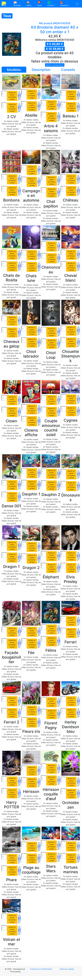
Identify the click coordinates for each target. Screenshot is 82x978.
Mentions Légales (67, 969)
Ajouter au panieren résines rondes (12, 96)
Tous (7, 16)
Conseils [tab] (68, 70)
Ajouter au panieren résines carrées (12, 107)
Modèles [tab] (14, 70)
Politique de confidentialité (41, 969)
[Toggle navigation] (77, 4)
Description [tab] (41, 70)
